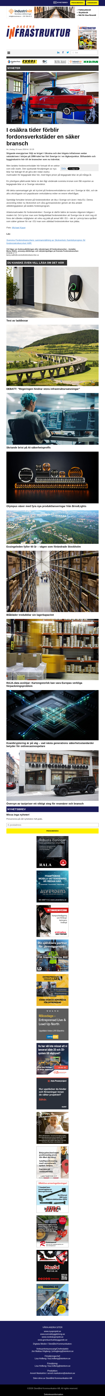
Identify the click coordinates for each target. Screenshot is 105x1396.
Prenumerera (77, 3)
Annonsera (92, 3)
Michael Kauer (19, 227)
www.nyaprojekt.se (52, 1331)
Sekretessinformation (53, 1394)
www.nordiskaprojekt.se (52, 1337)
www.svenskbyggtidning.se (52, 1334)
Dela (63, 168)
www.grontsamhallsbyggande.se (52, 1340)
